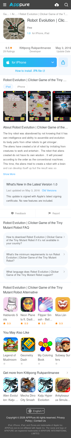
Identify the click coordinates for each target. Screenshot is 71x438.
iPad (8, 86)
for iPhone (19, 62)
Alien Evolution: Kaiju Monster (10, 397)
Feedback (20, 213)
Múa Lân (60, 315)
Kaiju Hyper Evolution (45, 397)
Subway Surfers (62, 357)
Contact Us (40, 420)
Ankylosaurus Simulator (62, 397)
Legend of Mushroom (10, 357)
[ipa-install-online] (57, 4)
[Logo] (19, 5)
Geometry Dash (27, 357)
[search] (66, 4)
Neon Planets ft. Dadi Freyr (28, 317)
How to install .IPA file (28, 71)
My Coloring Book (45, 357)
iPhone (21, 86)
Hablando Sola (10, 317)
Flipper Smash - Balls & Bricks (44, 317)
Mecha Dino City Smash (28, 397)
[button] (4, 4)
